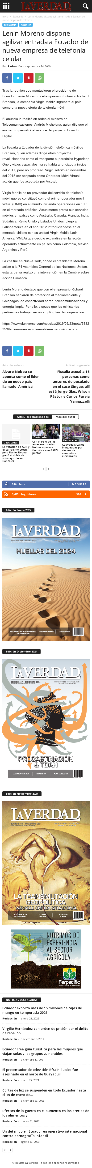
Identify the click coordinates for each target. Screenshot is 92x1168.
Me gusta (79, 484)
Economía (18, 16)
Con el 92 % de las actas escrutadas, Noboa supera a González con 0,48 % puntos (45, 447)
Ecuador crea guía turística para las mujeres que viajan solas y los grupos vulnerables (42, 1051)
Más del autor (65, 416)
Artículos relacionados (33, 416)
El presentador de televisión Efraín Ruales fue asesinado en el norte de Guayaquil (40, 1071)
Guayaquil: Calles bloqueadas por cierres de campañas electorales (73, 450)
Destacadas (11, 442)
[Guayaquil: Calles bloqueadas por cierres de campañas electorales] (76, 433)
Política (26, 24)
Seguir (81, 494)
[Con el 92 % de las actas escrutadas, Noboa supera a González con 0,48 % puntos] (46, 431)
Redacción (15, 66)
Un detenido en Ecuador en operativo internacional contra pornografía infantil (44, 1133)
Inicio (5, 16)
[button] (84, 6)
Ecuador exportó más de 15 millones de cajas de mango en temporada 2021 (42, 1010)
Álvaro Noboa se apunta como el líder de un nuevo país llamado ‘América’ (20, 379)
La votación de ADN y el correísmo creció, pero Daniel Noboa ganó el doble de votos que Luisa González (15, 454)
